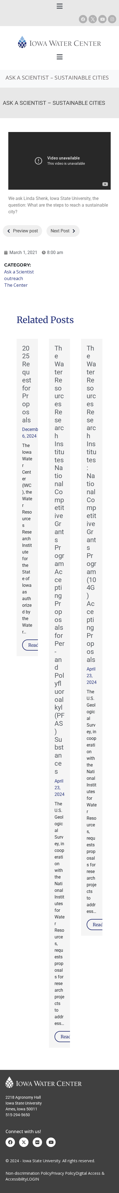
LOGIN (33, 1179)
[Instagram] (112, 19)
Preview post (25, 230)
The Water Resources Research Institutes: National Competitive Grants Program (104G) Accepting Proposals (91, 504)
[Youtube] (102, 19)
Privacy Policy (63, 1173)
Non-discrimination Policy (28, 1173)
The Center (16, 285)
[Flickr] (37, 1142)
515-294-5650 (18, 1115)
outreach (13, 278)
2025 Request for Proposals (26, 384)
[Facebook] (83, 19)
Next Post (60, 230)
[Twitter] (24, 1142)
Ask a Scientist (19, 272)
